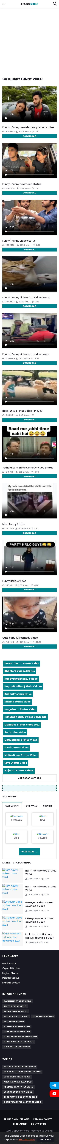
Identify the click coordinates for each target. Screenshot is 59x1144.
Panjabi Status (10, 977)
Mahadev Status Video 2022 (21, 724)
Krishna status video (17, 701)
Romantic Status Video (17, 1001)
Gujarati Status (11, 968)
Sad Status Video (14, 1021)
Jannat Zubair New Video (18, 1092)
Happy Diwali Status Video (21, 678)
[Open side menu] (3, 3)
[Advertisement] (29, 40)
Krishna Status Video (16, 1016)
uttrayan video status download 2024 (39, 904)
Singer (47, 805)
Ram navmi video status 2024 (40, 872)
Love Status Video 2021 (17, 1031)
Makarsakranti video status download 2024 (39, 936)
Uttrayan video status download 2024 (39, 920)
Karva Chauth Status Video (21, 663)
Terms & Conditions (16, 1119)
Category (12, 805)
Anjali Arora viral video (18, 1081)
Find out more (27, 1139)
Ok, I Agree (45, 1139)
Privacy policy (42, 1119)
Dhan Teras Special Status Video (22, 1102)
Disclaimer (20, 1124)
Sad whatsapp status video (20, 1066)
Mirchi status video (16, 747)
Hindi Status (9, 963)
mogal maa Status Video (20, 709)
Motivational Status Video (20, 740)
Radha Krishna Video (15, 1011)
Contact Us (38, 1124)
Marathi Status (11, 982)
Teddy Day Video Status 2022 (20, 1097)
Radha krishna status (18, 694)
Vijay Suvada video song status (22, 1071)
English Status (10, 973)
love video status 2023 (17, 1076)
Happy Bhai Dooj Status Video (23, 686)
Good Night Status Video (18, 1041)
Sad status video (15, 732)
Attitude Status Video (17, 1026)
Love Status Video (15, 762)
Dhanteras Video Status (19, 671)
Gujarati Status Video (17, 1046)
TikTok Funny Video (15, 1006)
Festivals (31, 805)
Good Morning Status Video (20, 1036)
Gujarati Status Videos (19, 770)
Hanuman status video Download (25, 717)
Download (29, 136)
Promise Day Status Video (18, 1086)
